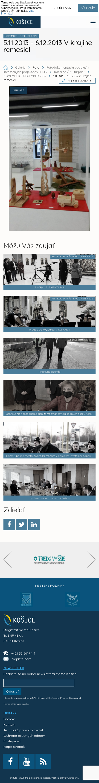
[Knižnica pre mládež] (72, 602)
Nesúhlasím (62, 8)
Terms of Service (12, 703)
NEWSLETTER (13, 668)
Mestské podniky (49, 585)
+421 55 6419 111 (23, 653)
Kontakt (9, 724)
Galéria (20, 67)
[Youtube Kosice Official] (27, 761)
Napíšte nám (21, 659)
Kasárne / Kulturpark (69, 72)
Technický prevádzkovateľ (23, 730)
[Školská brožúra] (49, 560)
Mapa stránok (14, 747)
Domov (9, 719)
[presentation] (7, 559)
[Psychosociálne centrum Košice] (26, 602)
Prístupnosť (12, 741)
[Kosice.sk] (20, 22)
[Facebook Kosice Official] (10, 761)
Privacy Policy (68, 697)
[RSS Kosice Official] (43, 761)
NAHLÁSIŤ (18, 90)
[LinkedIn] (34, 524)
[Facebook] (9, 524)
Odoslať (12, 691)
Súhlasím (88, 8)
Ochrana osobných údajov (24, 736)
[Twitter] (21, 524)
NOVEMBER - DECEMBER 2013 (24, 76)
